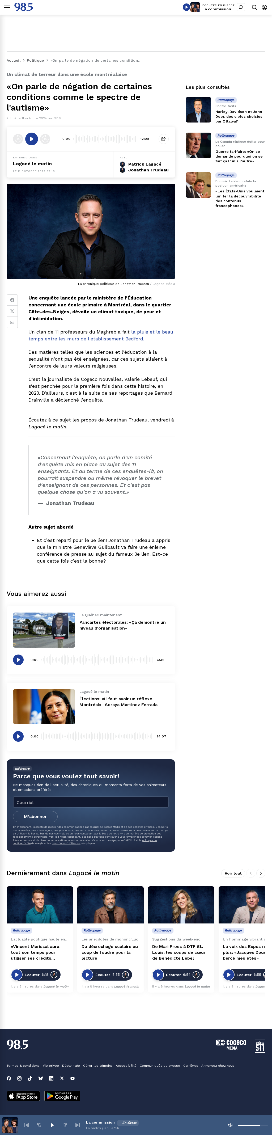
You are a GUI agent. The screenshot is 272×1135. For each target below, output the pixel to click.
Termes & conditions (23, 1066)
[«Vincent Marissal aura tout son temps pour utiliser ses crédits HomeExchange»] (40, 905)
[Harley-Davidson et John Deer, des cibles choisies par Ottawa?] (198, 110)
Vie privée (51, 1066)
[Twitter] (12, 311)
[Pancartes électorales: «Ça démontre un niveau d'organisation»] (44, 630)
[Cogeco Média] (231, 1048)
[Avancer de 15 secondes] (45, 139)
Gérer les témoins (98, 1066)
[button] (26, 1125)
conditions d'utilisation (66, 843)
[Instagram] (19, 1078)
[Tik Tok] (30, 1078)
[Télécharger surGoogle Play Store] (62, 1096)
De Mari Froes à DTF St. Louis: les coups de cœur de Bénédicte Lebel (179, 952)
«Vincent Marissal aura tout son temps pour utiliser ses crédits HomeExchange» (35, 952)
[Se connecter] (264, 7)
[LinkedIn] (51, 1078)
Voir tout (233, 873)
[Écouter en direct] (186, 7)
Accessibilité (126, 1066)
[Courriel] (12, 322)
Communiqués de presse (160, 1066)
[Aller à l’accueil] (23, 9)
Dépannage (71, 1066)
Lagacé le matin (32, 163)
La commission (216, 9)
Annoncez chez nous (218, 1066)
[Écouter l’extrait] (31, 139)
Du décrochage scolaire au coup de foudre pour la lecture (110, 952)
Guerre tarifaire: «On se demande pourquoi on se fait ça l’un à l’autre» (239, 156)
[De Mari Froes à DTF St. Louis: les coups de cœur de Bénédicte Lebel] (181, 905)
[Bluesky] (41, 1078)
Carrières (190, 1066)
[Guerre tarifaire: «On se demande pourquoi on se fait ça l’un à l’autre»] (198, 145)
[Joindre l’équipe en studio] (241, 7)
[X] (62, 1078)
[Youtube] (72, 1078)
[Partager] (164, 139)
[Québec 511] (260, 1051)
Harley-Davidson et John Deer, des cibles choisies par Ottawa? (238, 116)
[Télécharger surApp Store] (23, 1096)
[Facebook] (12, 300)
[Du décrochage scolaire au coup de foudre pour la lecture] (110, 905)
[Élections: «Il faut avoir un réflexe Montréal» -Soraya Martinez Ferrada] (44, 706)
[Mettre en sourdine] (230, 1125)
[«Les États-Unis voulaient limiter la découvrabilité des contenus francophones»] (198, 185)
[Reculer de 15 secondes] (18, 139)
